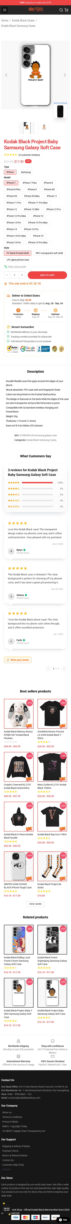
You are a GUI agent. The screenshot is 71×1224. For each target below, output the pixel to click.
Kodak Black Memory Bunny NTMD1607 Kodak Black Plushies (18, 735)
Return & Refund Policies (14, 1155)
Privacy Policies (10, 1121)
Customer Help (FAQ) (13, 1164)
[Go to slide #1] (27, 128)
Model (7, 177)
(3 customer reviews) (29, 155)
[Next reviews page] (64, 669)
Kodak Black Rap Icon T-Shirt (52, 834)
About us (7, 1112)
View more (35, 904)
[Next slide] (64, 74)
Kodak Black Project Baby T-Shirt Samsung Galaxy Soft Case (18, 1014)
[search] (61, 10)
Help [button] (65, 1220)
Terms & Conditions (12, 1117)
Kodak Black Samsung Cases (18, 25)
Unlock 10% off (7, 1209)
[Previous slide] (6, 74)
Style (6, 247)
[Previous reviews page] (48, 669)
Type (6, 167)
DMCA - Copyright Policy (14, 1126)
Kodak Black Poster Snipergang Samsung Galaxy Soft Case (52, 960)
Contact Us (8, 1160)
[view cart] (66, 10)
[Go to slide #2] (44, 128)
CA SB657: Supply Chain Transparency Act (23, 1131)
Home (4, 20)
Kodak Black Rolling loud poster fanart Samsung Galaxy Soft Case (17, 960)
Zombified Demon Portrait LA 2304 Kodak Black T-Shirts (50, 735)
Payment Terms (10, 1151)
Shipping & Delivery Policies (16, 1146)
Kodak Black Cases (23, 20)
